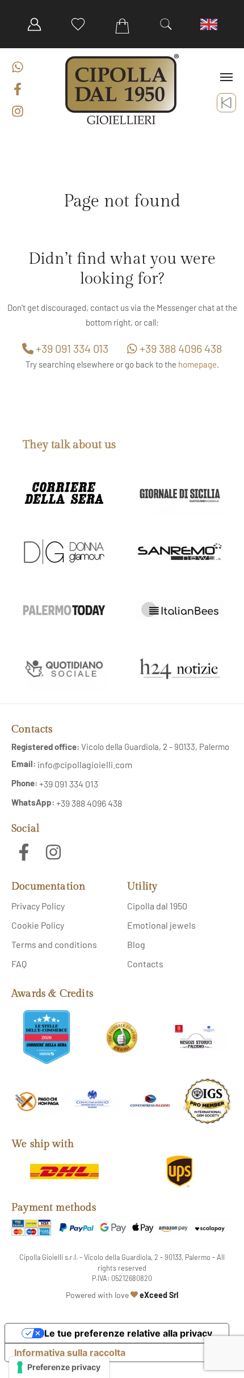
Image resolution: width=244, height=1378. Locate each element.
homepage (197, 364)
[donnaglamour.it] (64, 551)
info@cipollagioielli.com (84, 764)
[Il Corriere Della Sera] (64, 494)
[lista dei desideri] (78, 24)
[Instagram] (17, 111)
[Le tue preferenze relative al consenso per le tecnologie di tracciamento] (59, 1367)
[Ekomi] (122, 1037)
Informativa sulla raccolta (69, 1352)
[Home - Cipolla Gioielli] (122, 89)
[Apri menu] (226, 77)
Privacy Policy (38, 905)
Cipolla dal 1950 (157, 905)
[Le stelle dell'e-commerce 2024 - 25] (46, 1037)
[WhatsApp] (17, 67)
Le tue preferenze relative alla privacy (128, 1333)
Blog (136, 944)
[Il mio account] (34, 24)
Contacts (145, 963)
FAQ (19, 963)
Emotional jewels (161, 925)
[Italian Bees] (180, 610)
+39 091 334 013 (70, 348)
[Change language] (210, 24)
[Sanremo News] (180, 551)
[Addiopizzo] (36, 1101)
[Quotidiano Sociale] (64, 668)
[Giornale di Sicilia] (180, 494)
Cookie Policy (37, 925)
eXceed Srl (159, 1295)
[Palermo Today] (64, 610)
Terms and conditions (54, 944)
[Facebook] (17, 89)
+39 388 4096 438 (179, 348)
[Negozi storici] (197, 1037)
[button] (165, 24)
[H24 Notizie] (180, 668)
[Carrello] (122, 26)
